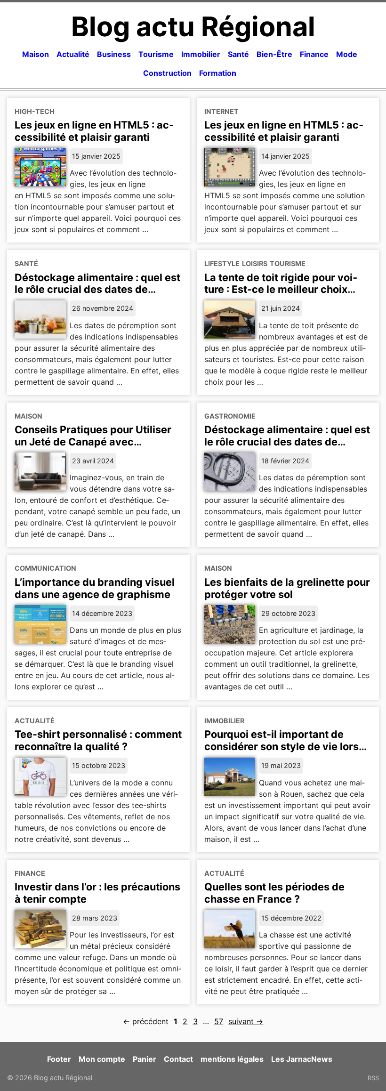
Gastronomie (230, 416)
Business (114, 54)
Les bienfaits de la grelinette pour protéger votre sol (287, 588)
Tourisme (156, 54)
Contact (178, 1059)
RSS (373, 1078)
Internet (221, 111)
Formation (217, 73)
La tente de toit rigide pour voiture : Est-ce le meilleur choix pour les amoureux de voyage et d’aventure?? (283, 295)
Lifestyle (222, 263)
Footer (59, 1059)
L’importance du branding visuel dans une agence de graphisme (95, 588)
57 (218, 1021)
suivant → (245, 1021)
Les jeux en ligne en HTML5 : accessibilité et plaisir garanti (94, 131)
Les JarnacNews (301, 1059)
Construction (167, 73)
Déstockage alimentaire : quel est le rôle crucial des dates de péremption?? (287, 441)
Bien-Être (274, 54)
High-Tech (35, 111)
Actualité (72, 54)
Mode (346, 54)
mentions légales (232, 1059)
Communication (45, 568)
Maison (35, 54)
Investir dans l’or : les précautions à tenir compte (97, 893)
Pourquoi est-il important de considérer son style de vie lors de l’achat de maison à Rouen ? (281, 746)
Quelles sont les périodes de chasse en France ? (274, 893)
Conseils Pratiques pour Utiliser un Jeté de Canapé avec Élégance (93, 441)
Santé (238, 54)
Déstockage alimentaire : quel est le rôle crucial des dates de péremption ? (97, 289)
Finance (314, 54)
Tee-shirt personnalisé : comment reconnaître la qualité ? (98, 740)
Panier (144, 1059)
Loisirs (254, 263)
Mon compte (102, 1059)
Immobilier (200, 54)
